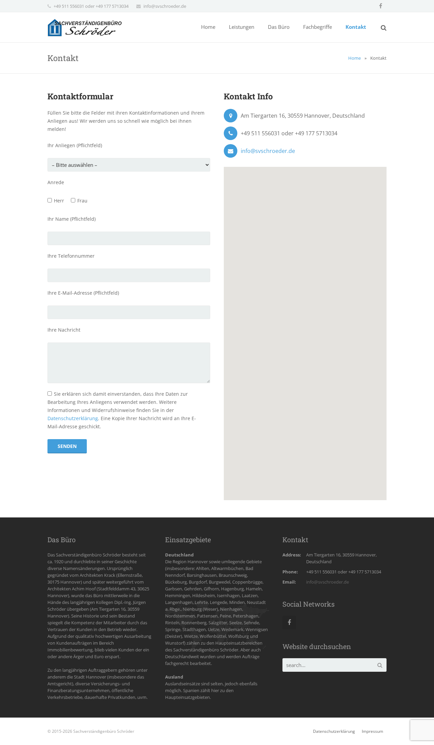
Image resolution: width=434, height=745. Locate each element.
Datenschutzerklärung (72, 418)
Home (354, 58)
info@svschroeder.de (164, 6)
